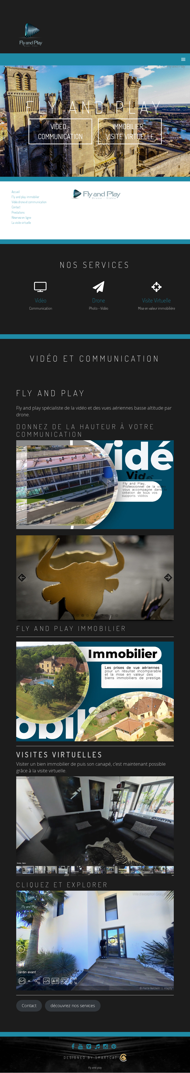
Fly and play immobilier (25, 197)
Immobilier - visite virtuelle (130, 131)
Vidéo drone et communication (29, 202)
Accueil (16, 192)
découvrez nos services (73, 1005)
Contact (16, 207)
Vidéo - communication (60, 131)
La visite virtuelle (21, 223)
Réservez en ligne (21, 217)
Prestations (18, 212)
